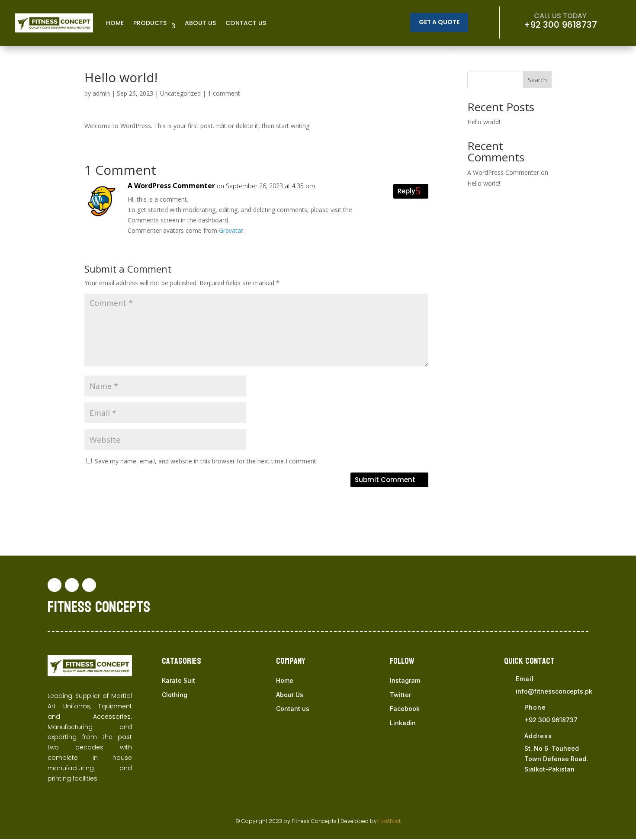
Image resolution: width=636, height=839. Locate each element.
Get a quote (439, 22)
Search (537, 80)
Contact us (245, 23)
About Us (289, 694)
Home (115, 23)
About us (200, 23)
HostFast (389, 821)
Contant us (292, 708)
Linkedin (403, 722)
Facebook (405, 708)
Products (150, 23)
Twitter (400, 694)
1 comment (224, 93)
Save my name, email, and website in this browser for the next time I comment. (206, 461)
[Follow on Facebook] (54, 585)
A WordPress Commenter (171, 185)
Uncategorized (180, 93)
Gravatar (231, 230)
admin (101, 93)
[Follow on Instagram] (89, 585)
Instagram (405, 680)
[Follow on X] (72, 585)
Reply (406, 191)
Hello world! (483, 122)
